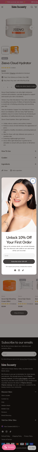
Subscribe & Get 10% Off (19, 261)
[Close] (33, 181)
